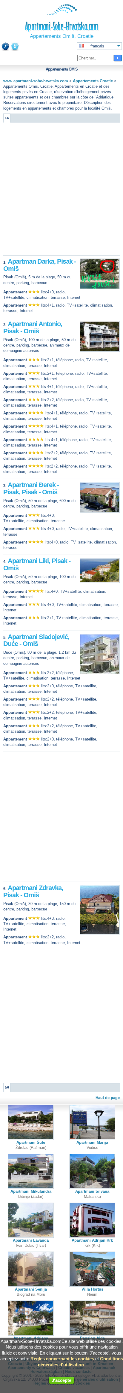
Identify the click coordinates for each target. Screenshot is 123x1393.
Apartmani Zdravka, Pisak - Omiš (33, 891)
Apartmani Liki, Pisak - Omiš (36, 564)
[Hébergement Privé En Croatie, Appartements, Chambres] (61, 13)
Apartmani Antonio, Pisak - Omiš (32, 327)
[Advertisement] (61, 190)
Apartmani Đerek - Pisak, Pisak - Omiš (31, 488)
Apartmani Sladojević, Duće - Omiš (36, 640)
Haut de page (108, 1097)
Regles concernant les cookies (62, 1358)
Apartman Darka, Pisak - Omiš (39, 265)
